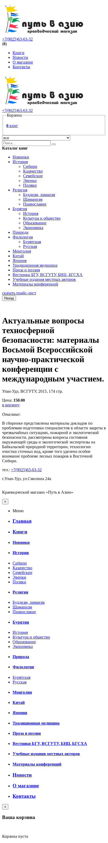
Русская (30, 246)
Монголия (22, 251)
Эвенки (30, 180)
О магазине (23, 62)
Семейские (33, 176)
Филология (23, 237)
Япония (19, 260)
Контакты (21, 67)
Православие (34, 204)
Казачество (33, 171)
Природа (20, 232)
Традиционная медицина (35, 265)
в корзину (11, 405)
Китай (18, 256)
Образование (34, 223)
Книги (18, 52)
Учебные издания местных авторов (44, 279)
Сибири (30, 166)
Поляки (30, 185)
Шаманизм (32, 199)
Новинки (21, 157)
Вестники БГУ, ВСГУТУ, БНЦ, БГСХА (48, 274)
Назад (9, 298)
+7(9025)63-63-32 (17, 39)
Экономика (33, 227)
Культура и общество (42, 218)
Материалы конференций (35, 284)
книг (12, 125)
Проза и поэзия (26, 270)
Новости (20, 57)
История (20, 162)
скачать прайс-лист (19, 293)
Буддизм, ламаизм (39, 194)
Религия (20, 190)
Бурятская (32, 242)
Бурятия (20, 209)
